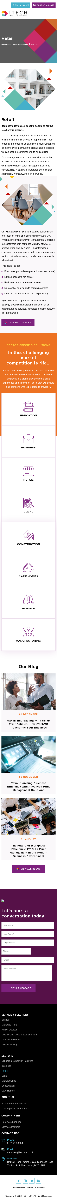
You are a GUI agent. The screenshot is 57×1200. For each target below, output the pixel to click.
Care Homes (8, 1090)
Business (6, 1066)
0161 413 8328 (15, 1143)
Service (5, 1019)
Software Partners (10, 1127)
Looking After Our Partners (15, 1108)
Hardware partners (11, 1122)
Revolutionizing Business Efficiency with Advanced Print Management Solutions (28, 787)
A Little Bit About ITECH (13, 1103)
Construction (8, 1085)
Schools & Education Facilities (17, 1061)
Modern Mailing (9, 1044)
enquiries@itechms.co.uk (20, 1152)
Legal (4, 1076)
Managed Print (9, 1024)
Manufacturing (8, 1081)
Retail (4, 1071)
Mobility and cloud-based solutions (19, 1034)
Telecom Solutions (11, 1039)
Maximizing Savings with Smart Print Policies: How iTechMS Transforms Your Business (28, 724)
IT (2, 1049)
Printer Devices (9, 1029)
